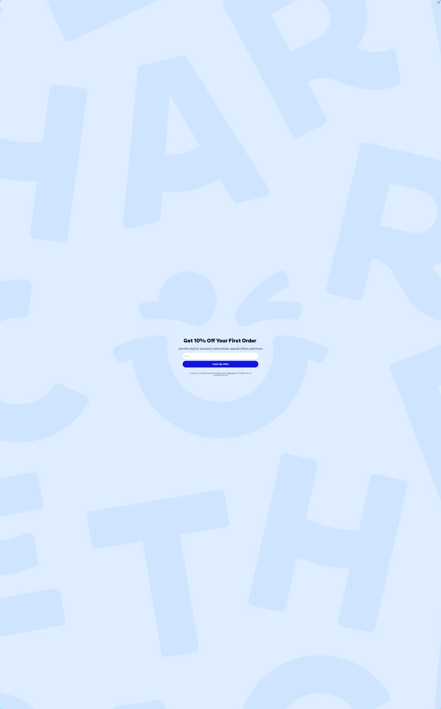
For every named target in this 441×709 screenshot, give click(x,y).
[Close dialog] (439, 2)
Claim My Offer (220, 364)
